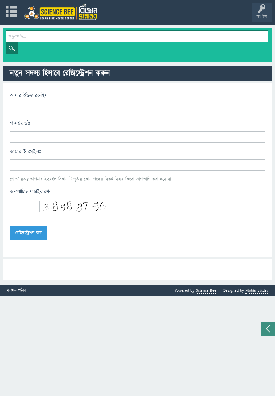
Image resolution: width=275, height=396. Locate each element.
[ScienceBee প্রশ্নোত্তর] (60, 11)
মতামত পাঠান (16, 291)
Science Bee (206, 290)
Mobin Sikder (256, 290)
